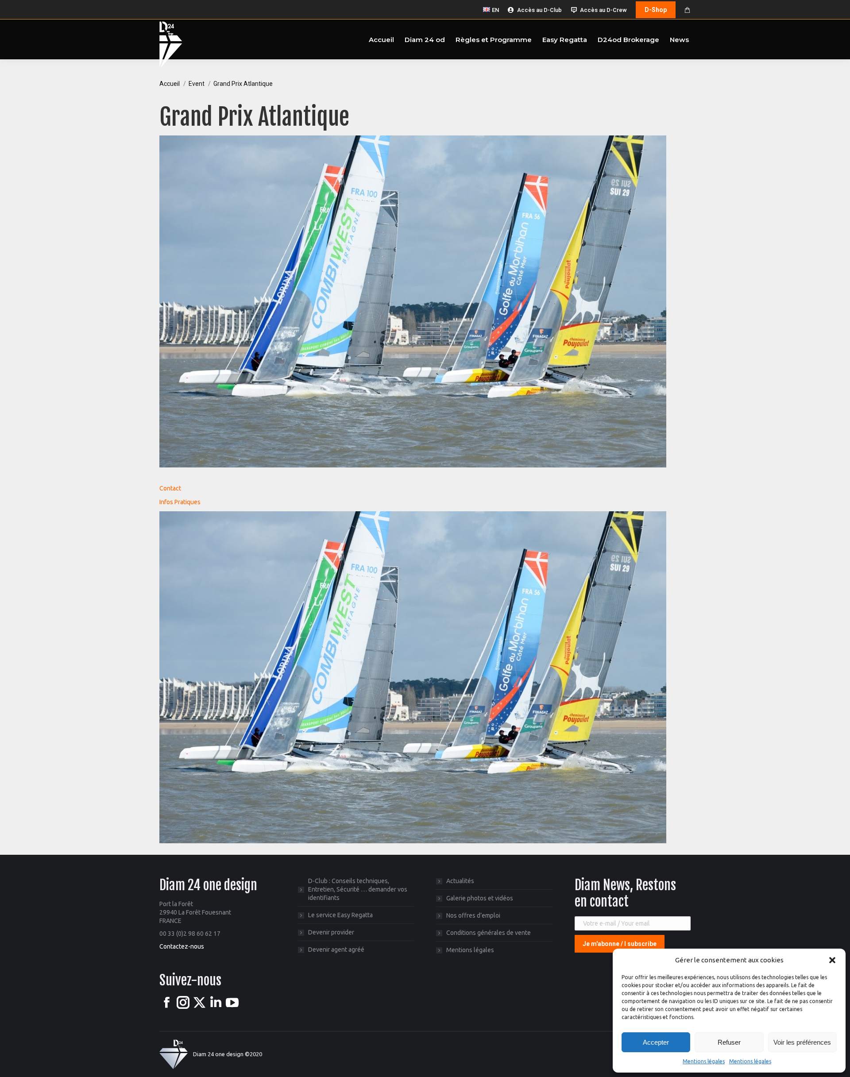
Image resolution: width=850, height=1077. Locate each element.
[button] (832, 960)
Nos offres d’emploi (473, 915)
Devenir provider (331, 932)
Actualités (460, 880)
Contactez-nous (181, 946)
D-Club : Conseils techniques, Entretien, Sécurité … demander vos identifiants (357, 889)
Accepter (656, 1042)
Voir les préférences (802, 1042)
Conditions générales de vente (488, 932)
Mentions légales (704, 1061)
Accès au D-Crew (603, 10)
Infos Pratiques (180, 502)
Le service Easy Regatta (340, 915)
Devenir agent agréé (336, 949)
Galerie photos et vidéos (479, 898)
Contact (170, 488)
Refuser (729, 1042)
